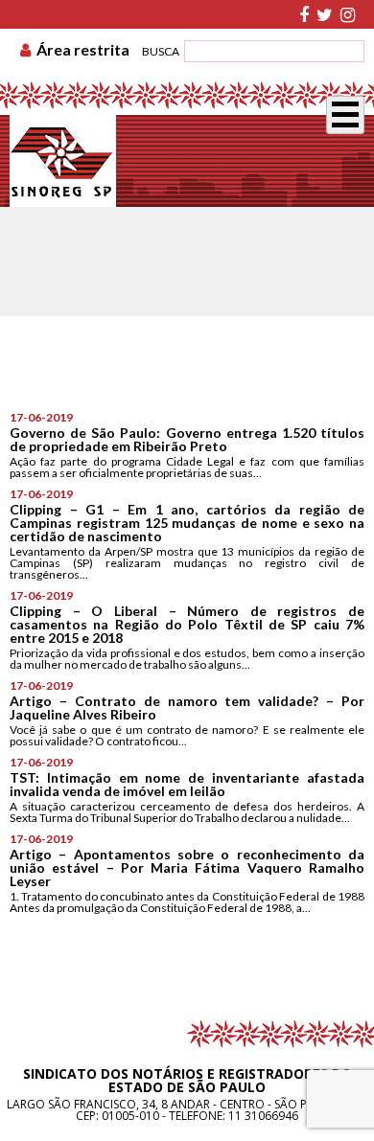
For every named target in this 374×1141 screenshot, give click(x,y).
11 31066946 (263, 1115)
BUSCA (160, 51)
